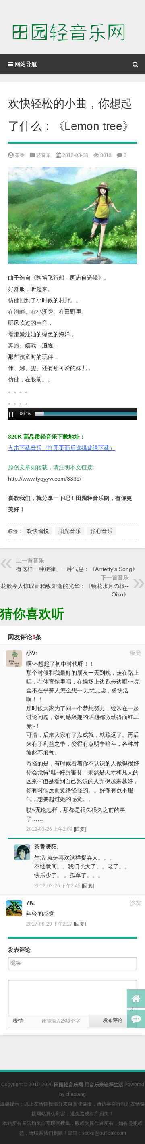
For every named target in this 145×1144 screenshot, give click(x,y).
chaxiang (76, 1094)
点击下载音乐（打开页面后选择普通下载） (61, 448)
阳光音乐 (69, 531)
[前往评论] (136, 1019)
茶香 (20, 155)
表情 (18, 1020)
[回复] (80, 829)
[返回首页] (136, 998)
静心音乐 (101, 531)
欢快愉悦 (38, 531)
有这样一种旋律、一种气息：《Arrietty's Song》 (77, 569)
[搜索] (135, 64)
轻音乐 (43, 155)
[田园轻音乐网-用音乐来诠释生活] (72, 27)
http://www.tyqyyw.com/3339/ (44, 478)
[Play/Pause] (11, 415)
